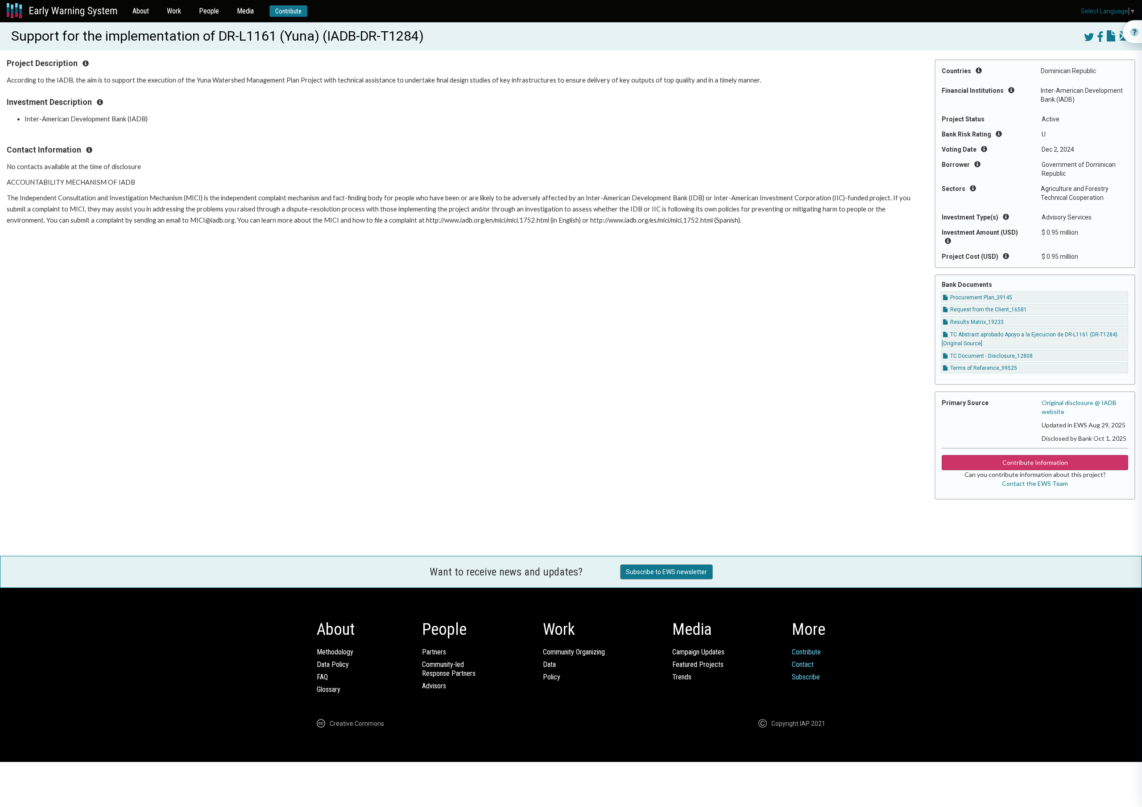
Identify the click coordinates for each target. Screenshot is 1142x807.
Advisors (434, 686)
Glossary (328, 689)
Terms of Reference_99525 (983, 368)
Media (245, 11)
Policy (551, 677)
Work (174, 11)
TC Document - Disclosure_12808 (991, 356)
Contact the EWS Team (1035, 483)
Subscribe (806, 677)
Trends (681, 677)
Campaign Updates (698, 652)
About (140, 11)
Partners (434, 652)
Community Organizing (574, 652)
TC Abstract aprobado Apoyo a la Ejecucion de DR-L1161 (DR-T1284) (1033, 334)
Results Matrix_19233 (976, 322)
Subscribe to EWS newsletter (666, 571)
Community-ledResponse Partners (449, 669)
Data (549, 664)
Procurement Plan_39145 (980, 297)
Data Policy (333, 664)
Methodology (335, 652)
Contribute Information (1035, 462)
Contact (803, 664)
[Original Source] (962, 343)
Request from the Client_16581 (988, 309)
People (209, 11)
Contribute (288, 11)
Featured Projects (698, 664)
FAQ (322, 677)
